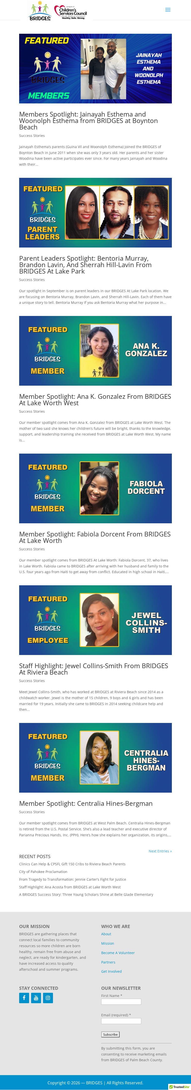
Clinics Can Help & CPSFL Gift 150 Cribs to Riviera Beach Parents (72, 864)
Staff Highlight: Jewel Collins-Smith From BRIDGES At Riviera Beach (93, 669)
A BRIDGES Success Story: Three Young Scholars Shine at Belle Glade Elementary (86, 894)
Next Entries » (160, 851)
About (106, 934)
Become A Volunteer (118, 952)
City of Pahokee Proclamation (43, 871)
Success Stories (32, 135)
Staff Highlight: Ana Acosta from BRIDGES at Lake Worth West (70, 887)
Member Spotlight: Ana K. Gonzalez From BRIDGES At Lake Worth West (95, 399)
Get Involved (111, 971)
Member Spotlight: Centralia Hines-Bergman (86, 803)
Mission (107, 943)
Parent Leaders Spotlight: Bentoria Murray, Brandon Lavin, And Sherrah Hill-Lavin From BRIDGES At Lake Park (85, 265)
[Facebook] (24, 998)
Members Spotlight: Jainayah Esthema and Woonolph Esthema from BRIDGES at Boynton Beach (88, 120)
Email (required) (116, 1015)
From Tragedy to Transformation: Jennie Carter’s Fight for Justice (72, 879)
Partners (108, 962)
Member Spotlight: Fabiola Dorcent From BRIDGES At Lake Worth (95, 537)
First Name (111, 995)
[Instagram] (48, 998)
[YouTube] (36, 998)
